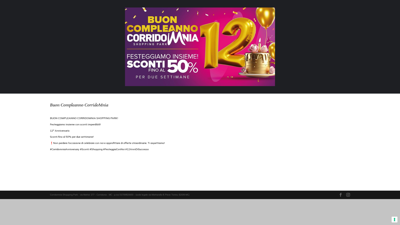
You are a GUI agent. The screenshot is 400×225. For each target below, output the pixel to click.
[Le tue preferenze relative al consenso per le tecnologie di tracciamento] (395, 219)
